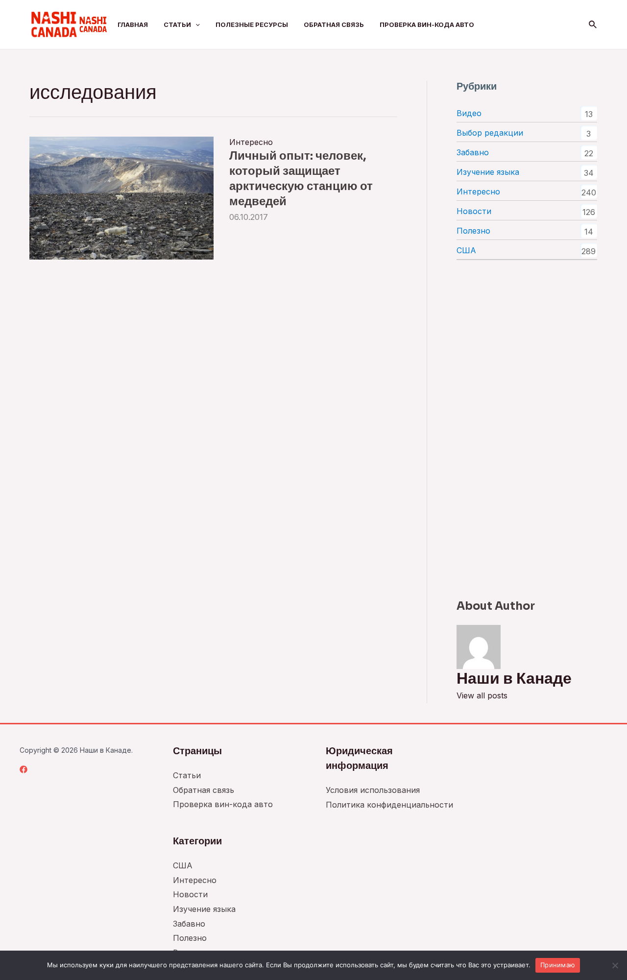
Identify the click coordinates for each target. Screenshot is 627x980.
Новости (474, 211)
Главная (133, 24)
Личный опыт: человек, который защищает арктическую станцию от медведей (301, 178)
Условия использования (373, 790)
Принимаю (557, 965)
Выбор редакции (490, 133)
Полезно (473, 231)
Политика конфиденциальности (389, 805)
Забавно (473, 152)
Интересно (251, 142)
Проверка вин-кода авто (427, 24)
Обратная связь (334, 24)
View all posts (482, 695)
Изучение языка (488, 172)
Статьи (177, 24)
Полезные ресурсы (252, 24)
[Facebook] (23, 769)
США (466, 250)
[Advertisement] (527, 429)
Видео (469, 113)
